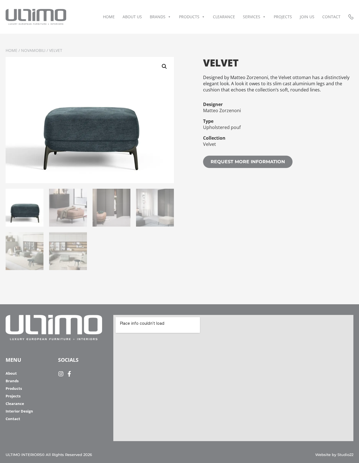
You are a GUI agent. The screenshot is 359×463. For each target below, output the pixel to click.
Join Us (307, 16)
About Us (132, 16)
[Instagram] (61, 374)
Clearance (224, 16)
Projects (283, 16)
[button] (164, 66)
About (11, 373)
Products (189, 16)
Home (109, 16)
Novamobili (33, 50)
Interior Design (19, 411)
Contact (331, 16)
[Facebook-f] (69, 374)
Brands (157, 16)
